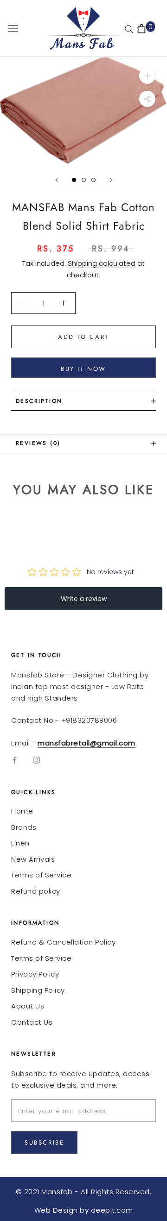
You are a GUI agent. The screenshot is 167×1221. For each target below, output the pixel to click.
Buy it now (83, 368)
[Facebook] (14, 760)
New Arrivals (33, 859)
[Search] (129, 28)
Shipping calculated (101, 263)
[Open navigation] (13, 28)
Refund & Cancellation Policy (63, 942)
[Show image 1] (74, 180)
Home (22, 811)
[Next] (110, 180)
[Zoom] (147, 76)
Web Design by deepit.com (83, 1210)
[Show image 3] (93, 180)
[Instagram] (36, 760)
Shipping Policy (38, 990)
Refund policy (35, 891)
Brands (23, 827)
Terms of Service (41, 875)
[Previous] (56, 180)
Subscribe (44, 1142)
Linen (20, 843)
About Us (27, 1006)
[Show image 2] (84, 180)
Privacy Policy (35, 974)
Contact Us (31, 1022)
